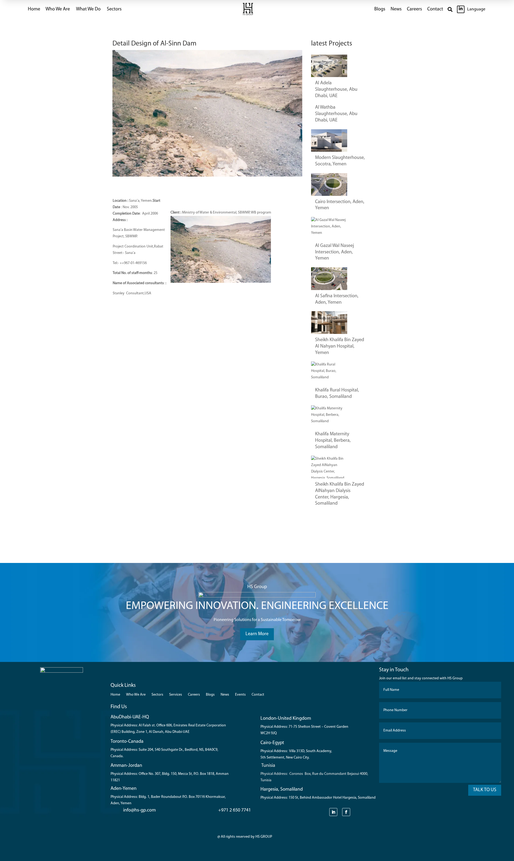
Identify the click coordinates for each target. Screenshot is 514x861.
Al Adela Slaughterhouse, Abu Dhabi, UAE (336, 89)
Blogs (379, 9)
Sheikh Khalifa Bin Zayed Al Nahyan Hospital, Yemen (339, 346)
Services (175, 695)
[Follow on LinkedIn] (333, 812)
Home (34, 9)
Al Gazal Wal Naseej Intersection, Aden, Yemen (334, 252)
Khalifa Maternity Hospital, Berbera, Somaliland (333, 440)
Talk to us (484, 790)
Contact (435, 9)
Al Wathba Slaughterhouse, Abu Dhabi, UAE (336, 114)
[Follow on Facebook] (346, 812)
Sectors (114, 9)
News (396, 9)
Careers (414, 9)
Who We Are (136, 695)
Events (240, 695)
